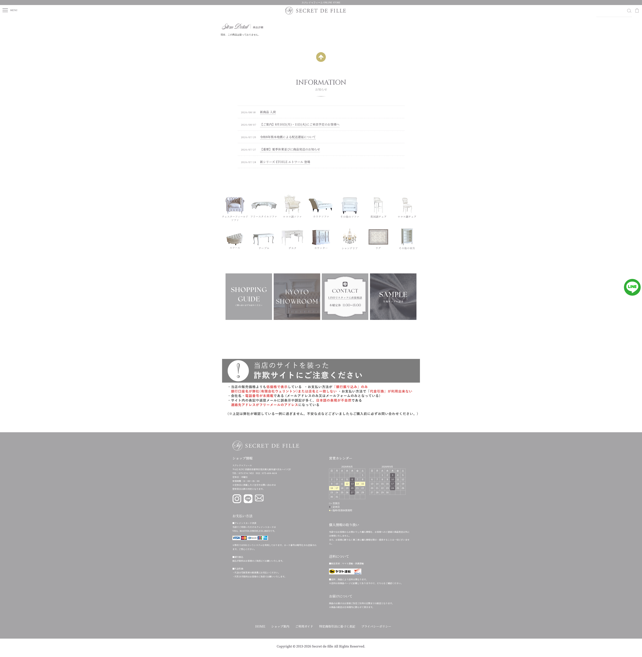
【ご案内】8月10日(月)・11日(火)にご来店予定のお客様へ (300, 124)
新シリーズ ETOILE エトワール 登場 (285, 162)
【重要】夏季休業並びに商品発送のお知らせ (290, 149)
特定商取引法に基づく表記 (337, 626)
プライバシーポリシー (376, 626)
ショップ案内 (280, 626)
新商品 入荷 (268, 112)
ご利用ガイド (304, 626)
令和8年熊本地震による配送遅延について (288, 137)
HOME (260, 626)
